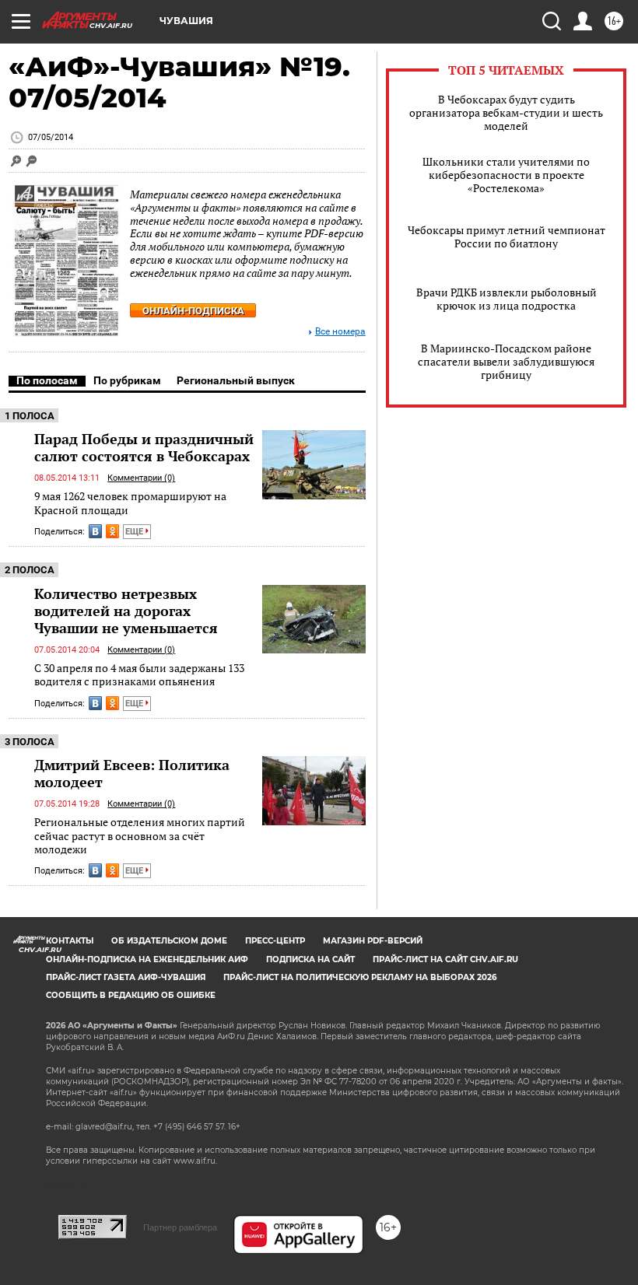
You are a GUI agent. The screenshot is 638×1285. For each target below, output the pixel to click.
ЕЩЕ (135, 532)
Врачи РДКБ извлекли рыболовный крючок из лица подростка (506, 298)
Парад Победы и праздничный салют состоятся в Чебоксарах (144, 447)
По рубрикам (127, 380)
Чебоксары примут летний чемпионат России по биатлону (506, 236)
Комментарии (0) (141, 478)
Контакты (69, 941)
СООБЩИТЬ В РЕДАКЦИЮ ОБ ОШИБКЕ (131, 995)
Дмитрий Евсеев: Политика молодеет (132, 773)
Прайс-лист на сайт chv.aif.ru (445, 959)
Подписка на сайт (310, 959)
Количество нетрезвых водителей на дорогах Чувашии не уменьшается (126, 610)
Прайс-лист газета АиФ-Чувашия (125, 977)
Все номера (340, 332)
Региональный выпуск (236, 380)
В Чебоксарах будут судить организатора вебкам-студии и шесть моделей (506, 112)
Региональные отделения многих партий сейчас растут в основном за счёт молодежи (139, 835)
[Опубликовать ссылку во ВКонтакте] (95, 531)
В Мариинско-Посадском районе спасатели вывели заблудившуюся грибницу (506, 361)
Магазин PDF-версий (372, 941)
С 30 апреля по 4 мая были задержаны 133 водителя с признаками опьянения (139, 674)
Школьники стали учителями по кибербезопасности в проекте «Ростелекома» (506, 174)
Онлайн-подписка (193, 311)
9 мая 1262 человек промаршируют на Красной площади (130, 502)
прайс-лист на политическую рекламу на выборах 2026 (359, 977)
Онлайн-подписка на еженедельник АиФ (147, 959)
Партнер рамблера (180, 1227)
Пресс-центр (275, 941)
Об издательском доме (169, 941)
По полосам (47, 380)
